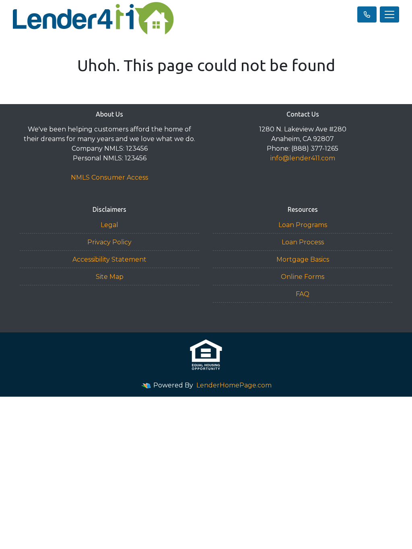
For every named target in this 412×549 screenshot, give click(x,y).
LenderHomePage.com (234, 385)
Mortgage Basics (302, 259)
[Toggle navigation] (389, 14)
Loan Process (303, 242)
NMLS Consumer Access (109, 177)
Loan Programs (302, 225)
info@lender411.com (302, 158)
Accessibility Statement (109, 259)
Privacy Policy (109, 242)
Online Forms (302, 277)
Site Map (110, 277)
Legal (109, 225)
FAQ (302, 294)
